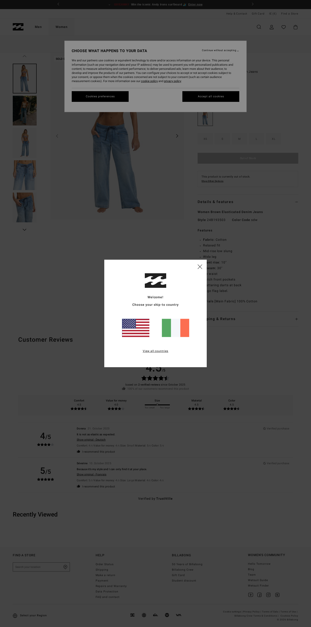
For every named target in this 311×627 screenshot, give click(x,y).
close (200, 266)
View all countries (155, 351)
